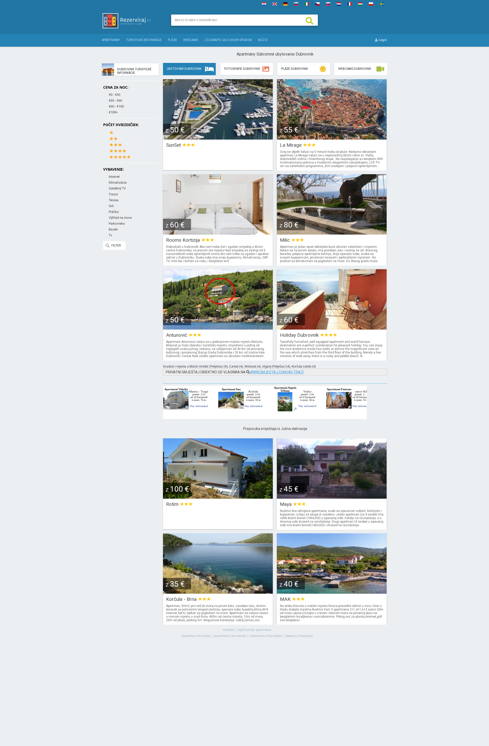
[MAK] (332, 592)
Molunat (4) (252, 366)
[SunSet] (218, 138)
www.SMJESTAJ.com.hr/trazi (277, 372)
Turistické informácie (144, 40)
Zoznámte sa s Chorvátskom (228, 40)
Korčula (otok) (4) (304, 366)
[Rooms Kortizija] (218, 233)
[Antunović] (218, 328)
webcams (190, 40)
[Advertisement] (275, 687)
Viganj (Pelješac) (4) (276, 366)
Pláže (172, 40)
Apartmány (111, 40)
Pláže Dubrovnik (294, 69)
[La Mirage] (332, 138)
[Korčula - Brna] (218, 592)
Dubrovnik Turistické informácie (134, 71)
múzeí (262, 40)
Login (382, 40)
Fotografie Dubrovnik (242, 69)
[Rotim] (218, 497)
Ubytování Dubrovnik (184, 69)
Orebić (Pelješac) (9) (213, 366)
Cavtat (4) (236, 366)
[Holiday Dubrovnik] (332, 328)
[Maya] (332, 497)
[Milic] (332, 233)
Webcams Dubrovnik (354, 69)
